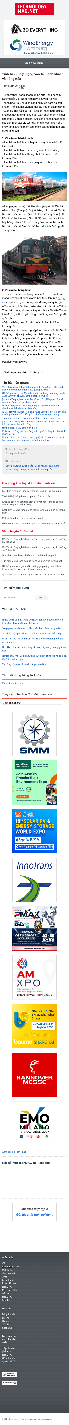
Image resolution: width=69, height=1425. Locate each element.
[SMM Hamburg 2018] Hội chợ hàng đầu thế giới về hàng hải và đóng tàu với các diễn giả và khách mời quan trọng (34, 413)
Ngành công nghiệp (15, 469)
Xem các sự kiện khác (14, 1152)
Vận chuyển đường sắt (39, 469)
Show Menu (36, 62)
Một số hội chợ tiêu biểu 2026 (9, 1273)
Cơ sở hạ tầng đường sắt (19, 465)
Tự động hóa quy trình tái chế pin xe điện (24, 664)
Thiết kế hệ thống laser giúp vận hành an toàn (26, 496)
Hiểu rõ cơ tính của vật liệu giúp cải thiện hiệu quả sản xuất (33, 523)
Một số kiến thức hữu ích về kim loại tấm (24, 518)
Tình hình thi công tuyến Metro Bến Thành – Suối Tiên (31, 418)
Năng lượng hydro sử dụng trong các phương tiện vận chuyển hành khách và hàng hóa (31, 407)
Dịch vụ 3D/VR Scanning (7, 1324)
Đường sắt (11, 453)
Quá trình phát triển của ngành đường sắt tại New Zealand (33, 574)
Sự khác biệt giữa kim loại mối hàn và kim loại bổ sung (31, 491)
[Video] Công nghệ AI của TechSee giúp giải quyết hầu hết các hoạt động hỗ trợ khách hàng (33, 400)
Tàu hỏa (22, 453)
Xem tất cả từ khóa (12, 683)
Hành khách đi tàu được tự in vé (19, 427)
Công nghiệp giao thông (46, 465)
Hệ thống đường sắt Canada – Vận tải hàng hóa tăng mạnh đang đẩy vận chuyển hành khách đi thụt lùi (33, 394)
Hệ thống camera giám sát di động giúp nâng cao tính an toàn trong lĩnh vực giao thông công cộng (32, 567)
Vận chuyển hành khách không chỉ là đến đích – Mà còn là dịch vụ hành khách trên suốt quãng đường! (33, 388)
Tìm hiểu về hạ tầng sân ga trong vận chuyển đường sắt (32, 561)
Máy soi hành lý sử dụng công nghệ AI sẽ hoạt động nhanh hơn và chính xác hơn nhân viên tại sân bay (33, 438)
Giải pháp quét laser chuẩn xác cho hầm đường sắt (29, 555)
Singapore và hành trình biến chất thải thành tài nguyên (31, 628)
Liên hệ (6, 1300)
